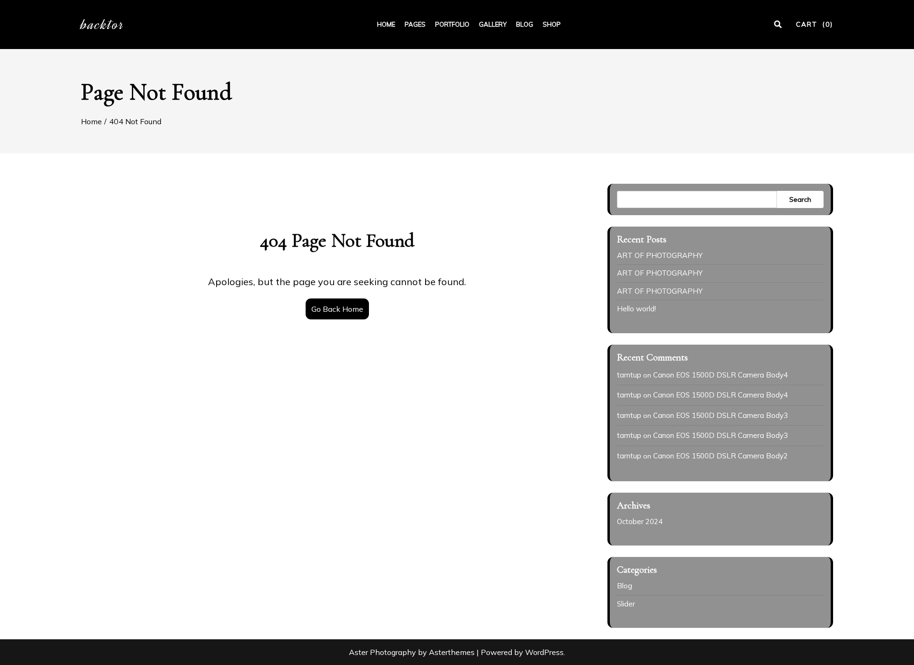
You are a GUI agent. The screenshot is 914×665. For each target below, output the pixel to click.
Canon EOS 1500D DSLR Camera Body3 (720, 415)
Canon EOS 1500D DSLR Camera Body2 (720, 455)
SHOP (552, 24)
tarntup (629, 374)
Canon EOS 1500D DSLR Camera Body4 (720, 374)
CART (814, 24)
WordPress (544, 652)
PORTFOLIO (452, 24)
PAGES (415, 24)
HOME (386, 24)
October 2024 (640, 521)
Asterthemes (452, 652)
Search (800, 199)
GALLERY (493, 24)
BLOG (524, 24)
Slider (626, 603)
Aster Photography (382, 652)
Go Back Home (337, 309)
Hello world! (636, 308)
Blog (624, 585)
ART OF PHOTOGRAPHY (660, 255)
